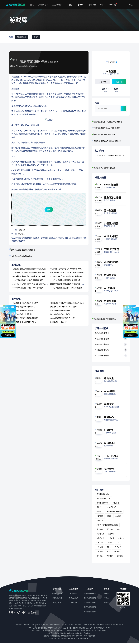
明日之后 (118, 547)
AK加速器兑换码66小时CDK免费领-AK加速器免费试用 (71, 268)
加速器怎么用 (112, 507)
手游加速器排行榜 (102, 344)
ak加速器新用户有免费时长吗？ (24, 306)
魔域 (108, 551)
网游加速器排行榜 (102, 338)
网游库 (106, 602)
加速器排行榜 (21, 37)
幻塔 (118, 542)
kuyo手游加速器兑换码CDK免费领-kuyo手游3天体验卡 (33, 276)
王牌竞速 (111, 538)
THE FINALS (111, 456)
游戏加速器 (42, 4)
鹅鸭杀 (109, 516)
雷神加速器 (110, 210)
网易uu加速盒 (73, 598)
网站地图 (92, 636)
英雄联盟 (109, 404)
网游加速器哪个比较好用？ (22, 314)
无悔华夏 (110, 542)
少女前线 (100, 551)
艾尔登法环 (100, 534)
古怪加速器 (110, 275)
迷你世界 (111, 534)
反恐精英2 (109, 443)
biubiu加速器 (111, 184)
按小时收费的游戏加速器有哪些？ (25, 318)
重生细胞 (110, 529)
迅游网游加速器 (112, 197)
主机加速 (116, 503)
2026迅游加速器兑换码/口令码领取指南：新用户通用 (32, 280)
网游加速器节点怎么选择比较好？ (25, 303)
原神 (118, 529)
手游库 (106, 598)
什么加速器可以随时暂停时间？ (24, 322)
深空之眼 (100, 542)
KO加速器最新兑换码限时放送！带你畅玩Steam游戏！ (71, 276)
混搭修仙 (120, 556)
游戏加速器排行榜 (102, 333)
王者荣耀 (116, 551)
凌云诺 (109, 547)
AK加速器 (109, 288)
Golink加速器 (111, 236)
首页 (32, 4)
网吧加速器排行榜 (102, 350)
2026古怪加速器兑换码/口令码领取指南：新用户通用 (70, 284)
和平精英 (100, 556)
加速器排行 (27, 624)
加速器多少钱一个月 (103, 498)
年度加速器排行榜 (102, 355)
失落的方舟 (100, 538)
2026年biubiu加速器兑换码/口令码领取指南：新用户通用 (34, 284)
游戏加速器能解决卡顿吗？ (60, 314)
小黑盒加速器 (111, 262)
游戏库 (80, 4)
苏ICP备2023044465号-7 (80, 636)
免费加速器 (100, 624)
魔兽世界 (109, 417)
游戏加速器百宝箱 (103, 494)
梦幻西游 (110, 556)
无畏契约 (109, 468)
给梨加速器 (110, 301)
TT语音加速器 (111, 249)
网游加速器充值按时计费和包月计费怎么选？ (67, 303)
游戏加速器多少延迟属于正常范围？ (64, 306)
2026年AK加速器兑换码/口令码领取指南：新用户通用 (33, 287)
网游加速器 (91, 624)
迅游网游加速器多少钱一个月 (23, 310)
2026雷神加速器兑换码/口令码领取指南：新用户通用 (70, 280)
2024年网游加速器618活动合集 (107, 525)
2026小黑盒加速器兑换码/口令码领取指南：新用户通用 (71, 287)
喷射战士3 (100, 507)
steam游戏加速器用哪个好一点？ (62, 318)
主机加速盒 (56, 4)
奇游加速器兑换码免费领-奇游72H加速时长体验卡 (31, 268)
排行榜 (69, 4)
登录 (131, 4)
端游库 (106, 593)
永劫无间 (118, 516)
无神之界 (121, 538)
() (49, 209)
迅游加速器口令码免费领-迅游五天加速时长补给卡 (69, 272)
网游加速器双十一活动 (114, 511)
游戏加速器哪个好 (103, 503)
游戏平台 (92, 4)
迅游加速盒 (73, 593)
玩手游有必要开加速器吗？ (60, 310)
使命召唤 (100, 529)
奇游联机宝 (73, 602)
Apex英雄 (109, 391)
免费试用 (112, 4)
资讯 (101, 4)
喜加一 (107, 624)
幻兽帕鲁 (109, 430)
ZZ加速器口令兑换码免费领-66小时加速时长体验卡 (32, 272)
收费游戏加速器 (57, 598)
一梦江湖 (100, 547)
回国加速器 (57, 602)
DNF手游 (100, 516)
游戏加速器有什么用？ (58, 322)
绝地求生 (109, 378)
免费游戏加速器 (57, 593)
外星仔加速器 (111, 223)
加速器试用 (45, 624)
